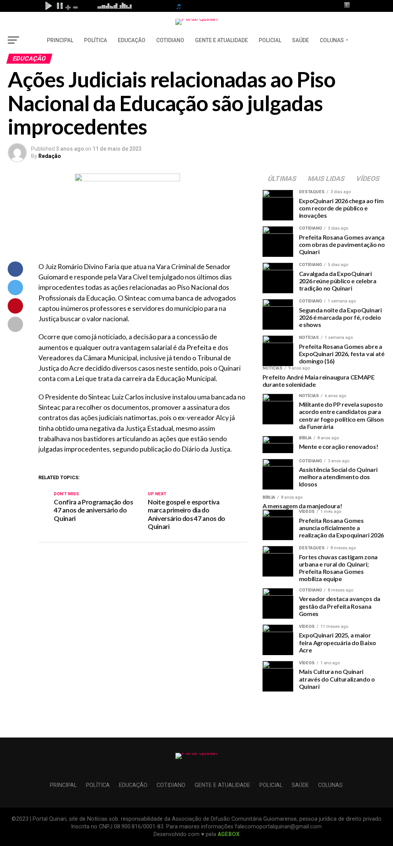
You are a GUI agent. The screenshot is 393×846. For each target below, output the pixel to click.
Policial (270, 40)
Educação (131, 40)
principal (60, 40)
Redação (49, 156)
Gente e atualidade (221, 40)
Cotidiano (170, 40)
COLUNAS (332, 40)
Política (95, 40)
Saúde (300, 40)
